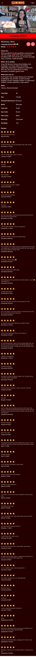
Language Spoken (7, 44)
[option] (3, 30)
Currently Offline (18, 36)
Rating (3, 47)
